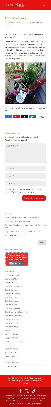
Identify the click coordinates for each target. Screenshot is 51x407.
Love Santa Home (15, 378)
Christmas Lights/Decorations (16, 312)
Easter (7, 330)
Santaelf (10, 22)
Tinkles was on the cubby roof (30, 47)
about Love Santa (12, 275)
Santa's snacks (11, 352)
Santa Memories (11, 349)
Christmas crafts (11, 297)
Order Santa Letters (33, 378)
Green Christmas (12, 334)
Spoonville (17, 59)
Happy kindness (11, 338)
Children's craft (11, 282)
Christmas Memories (13, 316)
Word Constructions (39, 395)
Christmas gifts (11, 305)
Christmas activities (13, 286)
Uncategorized (11, 356)
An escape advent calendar (16, 235)
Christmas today (11, 327)
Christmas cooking (12, 293)
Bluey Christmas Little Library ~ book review (22, 217)
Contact (25, 381)
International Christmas (14, 341)
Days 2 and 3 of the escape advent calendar (22, 231)
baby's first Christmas (13, 279)
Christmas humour (12, 308)
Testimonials (36, 381)
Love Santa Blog (13, 381)
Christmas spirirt (12, 323)
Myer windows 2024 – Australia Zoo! (19, 221)
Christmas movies (12, 319)
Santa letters (10, 345)
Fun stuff (24, 383)
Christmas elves (33, 22)
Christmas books (11, 290)
